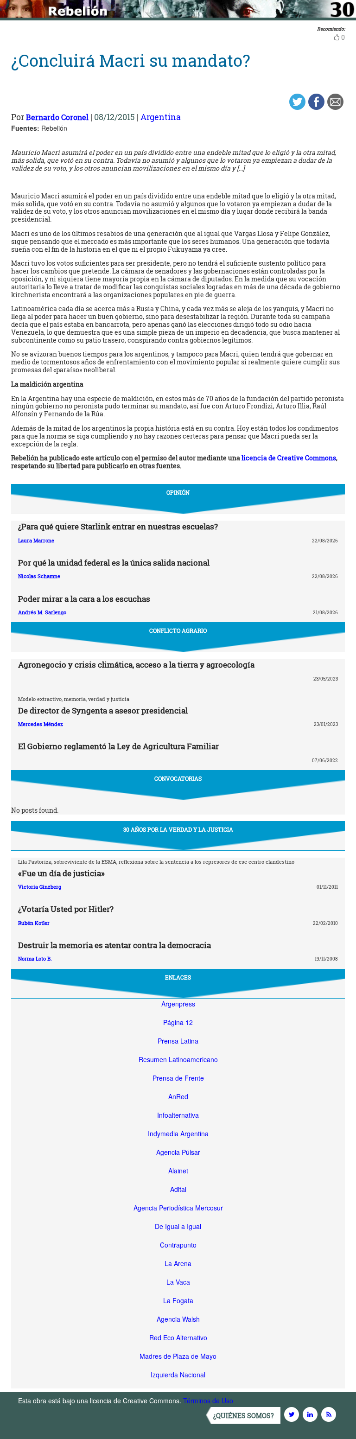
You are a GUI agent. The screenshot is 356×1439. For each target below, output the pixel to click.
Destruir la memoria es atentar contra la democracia (114, 945)
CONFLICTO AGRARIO (178, 630)
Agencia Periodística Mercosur (178, 1207)
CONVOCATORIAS (178, 778)
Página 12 (178, 1022)
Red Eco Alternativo (178, 1337)
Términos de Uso (208, 1400)
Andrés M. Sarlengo (42, 612)
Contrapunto (178, 1244)
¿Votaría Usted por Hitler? (66, 909)
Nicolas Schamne (39, 576)
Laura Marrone (36, 540)
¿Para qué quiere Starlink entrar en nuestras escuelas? (118, 526)
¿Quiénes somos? (243, 1415)
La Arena (178, 1263)
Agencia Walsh (178, 1319)
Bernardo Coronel (57, 117)
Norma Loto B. (35, 958)
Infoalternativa (178, 1115)
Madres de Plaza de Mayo (178, 1356)
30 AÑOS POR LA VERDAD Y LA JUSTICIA (178, 829)
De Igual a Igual (178, 1226)
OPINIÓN (178, 492)
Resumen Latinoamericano (178, 1059)
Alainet (178, 1170)
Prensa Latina (178, 1040)
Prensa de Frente (178, 1077)
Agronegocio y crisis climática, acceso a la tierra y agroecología (136, 664)
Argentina (160, 116)
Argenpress (178, 1003)
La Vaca (178, 1281)
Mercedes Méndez (40, 723)
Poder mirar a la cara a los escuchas (84, 598)
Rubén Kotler (34, 922)
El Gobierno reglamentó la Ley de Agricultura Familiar (118, 746)
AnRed (178, 1096)
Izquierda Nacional (178, 1374)
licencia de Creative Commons (289, 457)
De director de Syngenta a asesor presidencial (103, 710)
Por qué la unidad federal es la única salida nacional (114, 562)
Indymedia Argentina (178, 1133)
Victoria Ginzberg (39, 886)
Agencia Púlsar (178, 1152)
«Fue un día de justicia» (61, 873)
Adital (178, 1189)
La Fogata (178, 1300)
